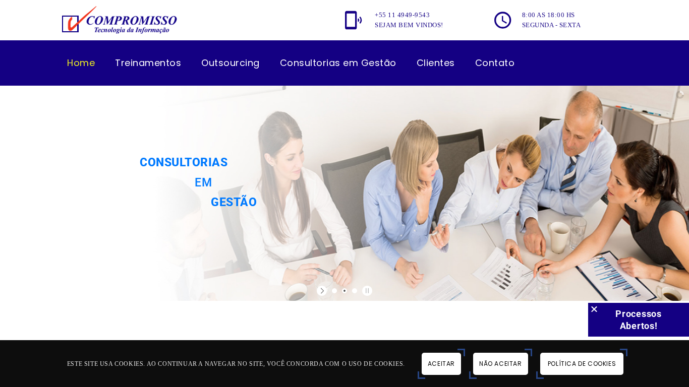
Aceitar (441, 363)
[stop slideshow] (366, 291)
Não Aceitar (500, 363)
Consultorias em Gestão (338, 62)
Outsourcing (230, 62)
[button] (594, 309)
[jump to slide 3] (355, 291)
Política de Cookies (582, 363)
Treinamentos (148, 62)
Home (81, 62)
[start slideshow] (323, 291)
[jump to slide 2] (344, 291)
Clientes (436, 62)
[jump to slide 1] (334, 291)
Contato (495, 62)
